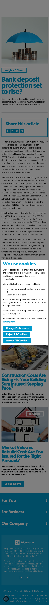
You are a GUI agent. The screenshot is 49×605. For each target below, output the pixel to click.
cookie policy (9, 322)
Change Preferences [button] (17, 328)
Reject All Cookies (16, 334)
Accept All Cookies (16, 341)
